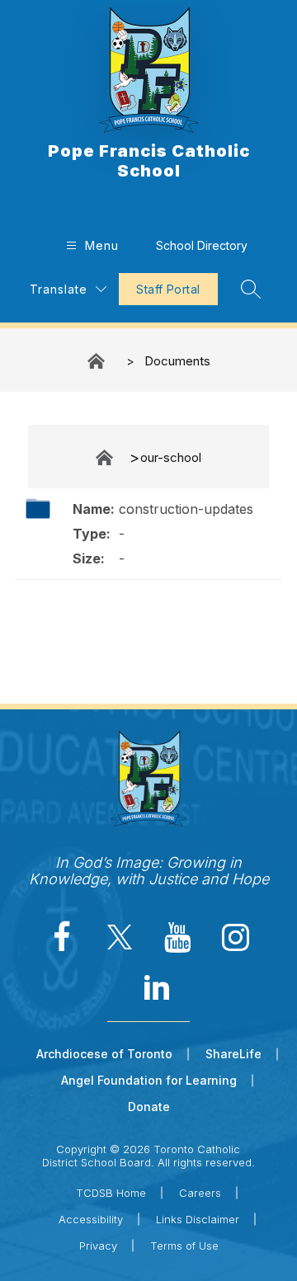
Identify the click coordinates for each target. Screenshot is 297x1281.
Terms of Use (184, 1245)
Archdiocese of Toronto (104, 1054)
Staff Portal (168, 289)
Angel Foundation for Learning (149, 1080)
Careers (200, 1192)
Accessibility (91, 1219)
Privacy (98, 1245)
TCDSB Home (111, 1192)
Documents (177, 361)
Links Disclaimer (197, 1219)
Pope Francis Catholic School (97, 361)
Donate (149, 1107)
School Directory (202, 245)
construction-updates (186, 509)
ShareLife (233, 1054)
